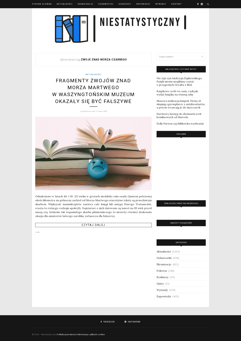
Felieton (162, 270)
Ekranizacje (85, 4)
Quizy (160, 283)
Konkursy (125, 4)
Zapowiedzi (143, 4)
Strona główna (42, 4)
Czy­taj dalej (93, 225)
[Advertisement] (181, 168)
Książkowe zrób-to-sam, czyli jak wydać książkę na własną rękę (177, 93)
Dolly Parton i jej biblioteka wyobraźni (180, 123)
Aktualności (65, 4)
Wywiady (160, 4)
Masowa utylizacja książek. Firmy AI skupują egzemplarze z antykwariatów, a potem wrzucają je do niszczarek (181, 104)
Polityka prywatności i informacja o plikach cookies (81, 334)
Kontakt (176, 4)
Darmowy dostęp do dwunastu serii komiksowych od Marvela (179, 115)
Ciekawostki (106, 4)
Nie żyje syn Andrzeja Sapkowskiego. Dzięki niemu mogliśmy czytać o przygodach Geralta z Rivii (179, 81)
